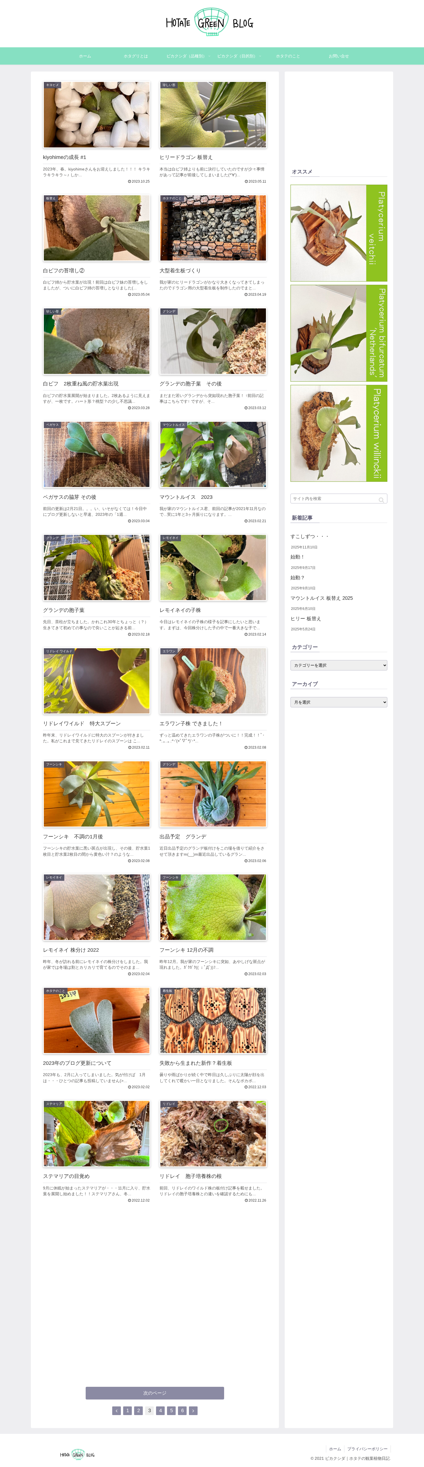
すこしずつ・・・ (310, 536)
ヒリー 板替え (305, 618)
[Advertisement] (155, 1289)
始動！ (297, 557)
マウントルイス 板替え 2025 (321, 598)
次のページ (154, 1393)
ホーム (335, 1449)
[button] (381, 500)
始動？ (297, 577)
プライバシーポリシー (367, 1449)
